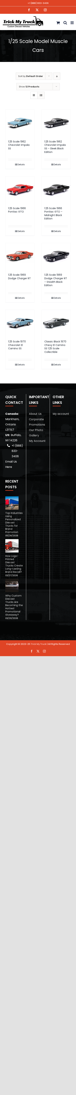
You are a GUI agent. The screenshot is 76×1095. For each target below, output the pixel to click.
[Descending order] (56, 76)
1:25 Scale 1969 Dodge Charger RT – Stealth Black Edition (55, 280)
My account (61, 414)
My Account (37, 441)
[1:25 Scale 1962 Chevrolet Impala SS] (19, 123)
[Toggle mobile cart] (58, 23)
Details (21, 164)
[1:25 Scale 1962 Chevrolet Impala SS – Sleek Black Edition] (56, 123)
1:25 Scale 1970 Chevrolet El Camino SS (17, 345)
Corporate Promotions (37, 422)
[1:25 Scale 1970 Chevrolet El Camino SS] (19, 323)
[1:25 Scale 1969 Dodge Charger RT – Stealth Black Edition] (56, 256)
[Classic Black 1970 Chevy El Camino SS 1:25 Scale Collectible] (56, 323)
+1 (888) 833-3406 (38, 3)
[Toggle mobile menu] (72, 23)
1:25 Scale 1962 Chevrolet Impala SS (19, 145)
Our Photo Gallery (36, 432)
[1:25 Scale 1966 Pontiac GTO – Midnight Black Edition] (56, 189)
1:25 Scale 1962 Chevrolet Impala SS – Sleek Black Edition (55, 147)
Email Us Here (11, 464)
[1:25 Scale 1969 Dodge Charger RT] (19, 256)
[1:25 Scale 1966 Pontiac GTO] (19, 189)
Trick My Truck (38, 644)
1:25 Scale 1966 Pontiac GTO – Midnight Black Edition (53, 213)
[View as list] (40, 95)
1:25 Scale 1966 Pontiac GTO (17, 210)
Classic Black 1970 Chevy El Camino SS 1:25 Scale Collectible (55, 347)
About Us (35, 414)
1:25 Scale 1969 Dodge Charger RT (19, 276)
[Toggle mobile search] (65, 23)
